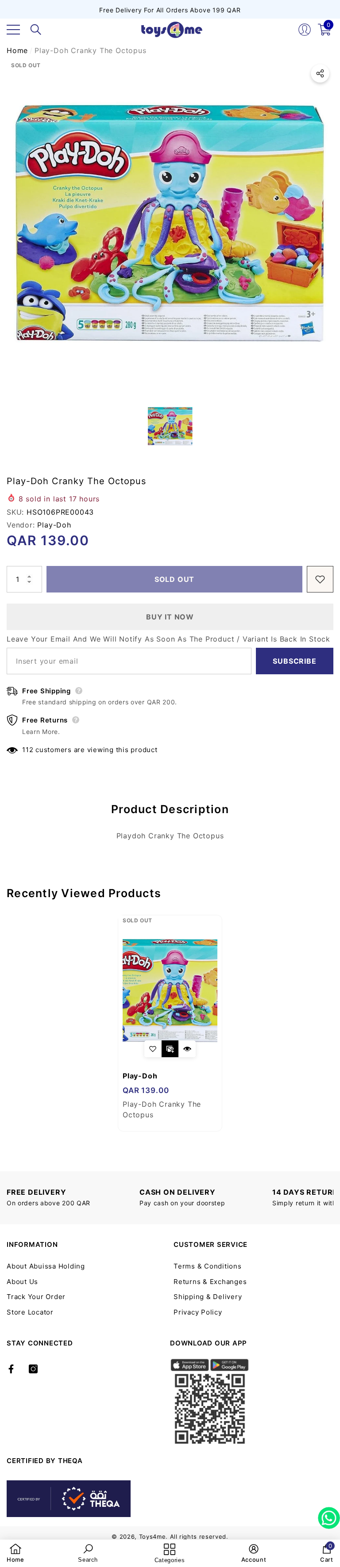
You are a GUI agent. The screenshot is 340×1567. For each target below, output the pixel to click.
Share (320, 73)
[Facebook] (11, 1369)
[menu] (13, 29)
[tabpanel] (170, 1023)
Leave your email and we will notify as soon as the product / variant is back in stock (168, 638)
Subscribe (294, 661)
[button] (35, 29)
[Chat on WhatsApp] (329, 1515)
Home (17, 50)
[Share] (320, 73)
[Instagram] (33, 1369)
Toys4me (152, 1536)
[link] (15, 1553)
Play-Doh (54, 524)
